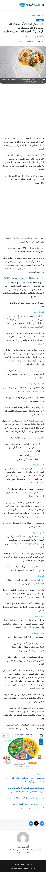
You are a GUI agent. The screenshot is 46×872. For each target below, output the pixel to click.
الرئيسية (39, 15)
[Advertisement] (23, 109)
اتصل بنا (26, 868)
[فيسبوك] (42, 823)
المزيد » (19, 852)
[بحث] (43, 5)
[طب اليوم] (29, 5)
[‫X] (36, 823)
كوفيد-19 (33, 15)
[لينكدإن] (31, 823)
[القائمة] (3, 5)
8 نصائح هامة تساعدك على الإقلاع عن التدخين (25, 798)
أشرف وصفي (36, 37)
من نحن (32, 868)
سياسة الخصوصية (16, 868)
